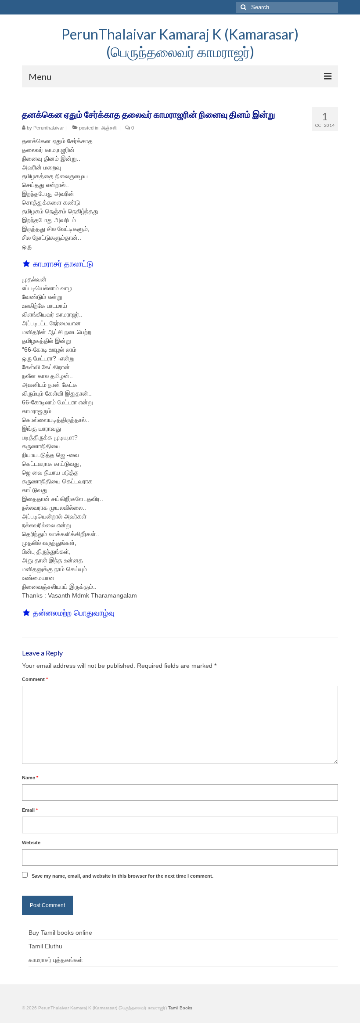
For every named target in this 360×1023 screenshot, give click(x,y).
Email (30, 810)
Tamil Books (180, 1007)
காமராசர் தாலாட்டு (63, 263)
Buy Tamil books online (60, 932)
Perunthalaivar (48, 127)
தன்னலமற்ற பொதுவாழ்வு (74, 613)
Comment (35, 679)
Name (30, 777)
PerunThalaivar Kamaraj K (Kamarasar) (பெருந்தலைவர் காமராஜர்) (180, 42)
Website (31, 842)
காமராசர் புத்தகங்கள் (56, 959)
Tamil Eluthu (45, 946)
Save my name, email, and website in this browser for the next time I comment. (122, 876)
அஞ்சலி (109, 127)
